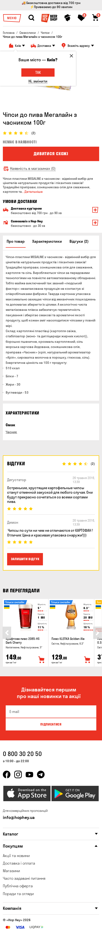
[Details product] (25, 616)
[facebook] (6, 774)
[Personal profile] (67, 18)
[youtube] (29, 774)
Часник (11, 432)
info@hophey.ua (19, 817)
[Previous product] (7, 633)
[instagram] (18, 774)
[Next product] (97, 633)
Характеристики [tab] (47, 241)
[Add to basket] (41, 660)
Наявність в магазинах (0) (33, 168)
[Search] (31, 18)
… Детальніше (32, 191)
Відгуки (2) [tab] (79, 241)
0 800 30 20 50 (22, 754)
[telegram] (41, 774)
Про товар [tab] (16, 241)
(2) (33, 133)
